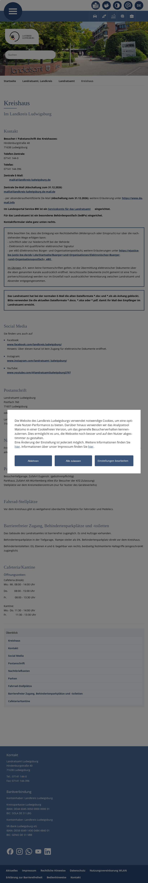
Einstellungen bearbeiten (113, 460)
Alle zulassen (73, 460)
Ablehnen (33, 460)
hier (17, 446)
